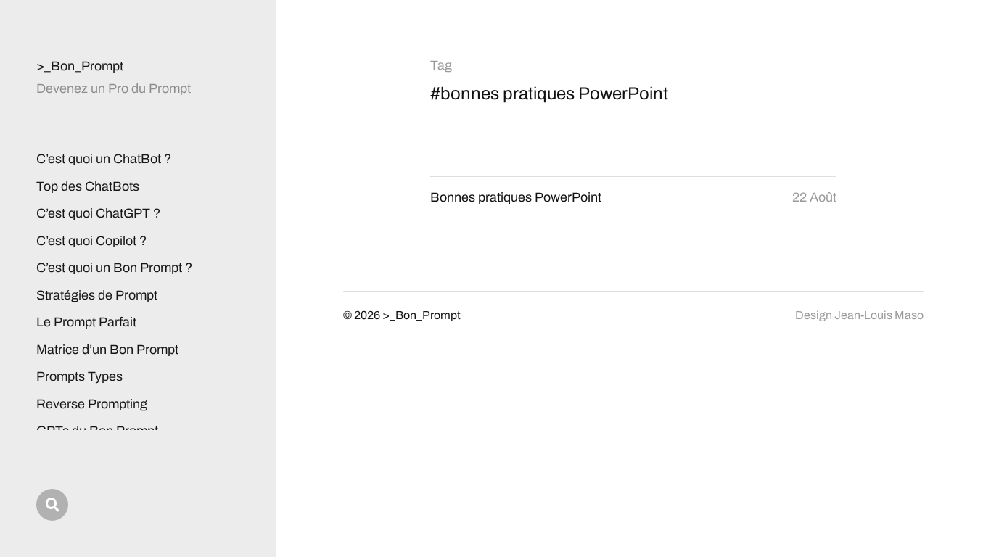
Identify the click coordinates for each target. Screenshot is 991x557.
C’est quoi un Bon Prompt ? (114, 267)
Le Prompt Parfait (86, 322)
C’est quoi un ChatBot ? (103, 159)
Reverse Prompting (91, 404)
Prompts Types (79, 376)
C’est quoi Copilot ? (91, 241)
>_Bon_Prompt (79, 66)
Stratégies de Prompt (96, 295)
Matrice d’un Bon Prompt (107, 349)
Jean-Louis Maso (879, 315)
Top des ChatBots (87, 186)
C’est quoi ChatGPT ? (98, 213)
